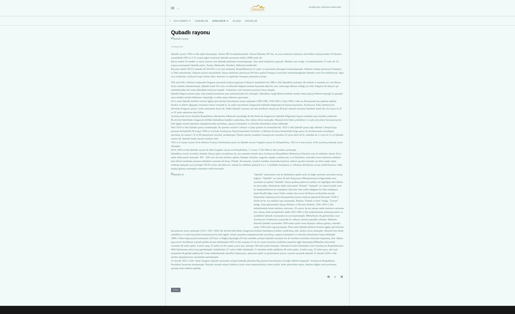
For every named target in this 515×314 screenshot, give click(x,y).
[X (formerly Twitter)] (335, 276)
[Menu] (172, 8)
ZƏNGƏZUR (218, 21)
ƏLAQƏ (237, 21)
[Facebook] (328, 276)
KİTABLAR (251, 21)
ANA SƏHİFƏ (180, 21)
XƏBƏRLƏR (201, 21)
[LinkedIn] (341, 276)
